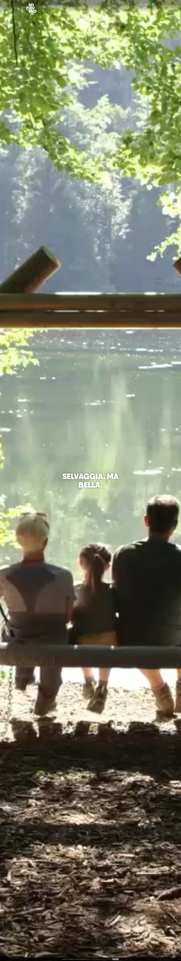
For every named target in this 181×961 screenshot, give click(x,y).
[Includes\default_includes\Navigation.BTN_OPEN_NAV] (153, 4)
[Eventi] (141, 4)
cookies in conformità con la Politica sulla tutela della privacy (99, 959)
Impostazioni (115, 959)
